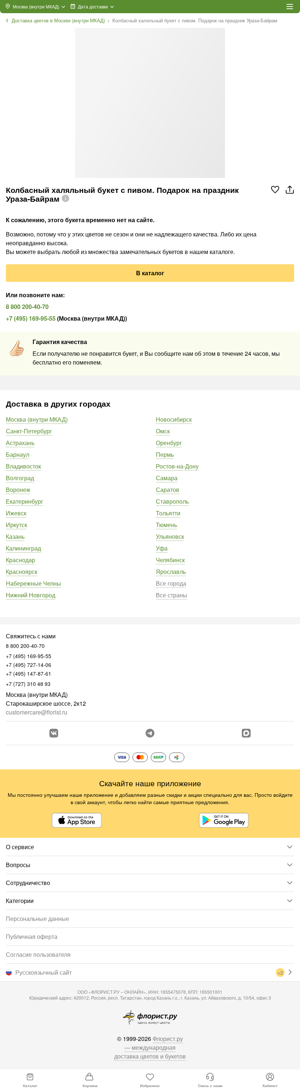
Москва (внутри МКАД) (37, 419)
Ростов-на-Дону (177, 466)
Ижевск (16, 513)
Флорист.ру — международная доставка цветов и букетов (150, 1047)
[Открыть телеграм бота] (150, 733)
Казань (15, 536)
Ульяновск (170, 536)
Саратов (167, 489)
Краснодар (20, 560)
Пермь (165, 454)
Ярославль (171, 571)
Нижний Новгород (30, 595)
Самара (166, 478)
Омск (163, 431)
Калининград (23, 548)
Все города (171, 583)
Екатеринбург (24, 501)
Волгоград (20, 478)
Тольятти (168, 513)
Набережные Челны (33, 583)
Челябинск (170, 560)
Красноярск (21, 571)
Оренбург (169, 442)
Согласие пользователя (38, 954)
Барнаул (17, 454)
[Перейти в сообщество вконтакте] (53, 733)
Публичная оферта (31, 936)
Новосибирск (174, 419)
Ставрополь (172, 501)
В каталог (150, 273)
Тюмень (166, 524)
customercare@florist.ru (36, 712)
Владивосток (23, 466)
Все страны (171, 595)
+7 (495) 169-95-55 (31, 318)
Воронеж (18, 489)
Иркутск (16, 524)
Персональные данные (37, 918)
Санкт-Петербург (29, 431)
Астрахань (20, 442)
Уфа (162, 548)
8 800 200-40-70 (27, 306)
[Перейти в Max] (246, 733)
